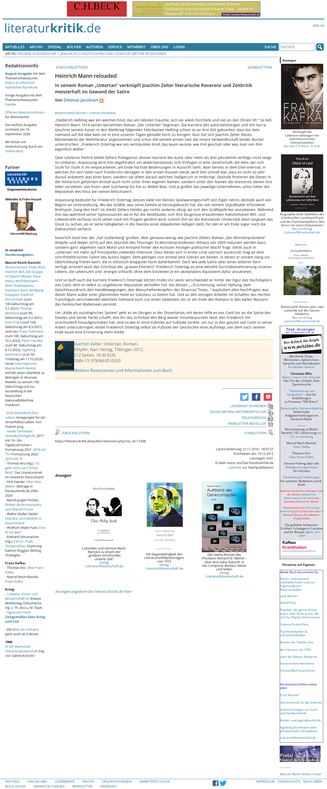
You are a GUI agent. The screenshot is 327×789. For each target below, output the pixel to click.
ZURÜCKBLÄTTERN (71, 67)
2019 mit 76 (13, 458)
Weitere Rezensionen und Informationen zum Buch (123, 370)
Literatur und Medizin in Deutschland (23, 520)
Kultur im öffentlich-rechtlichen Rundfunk (21, 85)
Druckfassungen (117, 781)
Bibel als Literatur (26, 629)
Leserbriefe (65, 781)
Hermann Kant (16, 290)
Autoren (94, 46)
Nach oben (312, 781)
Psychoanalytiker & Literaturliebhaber (293, 633)
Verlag (318, 25)
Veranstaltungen (49, 786)
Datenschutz (289, 781)
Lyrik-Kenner (289, 596)
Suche (270, 46)
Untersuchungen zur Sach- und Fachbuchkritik (299, 711)
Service (115, 46)
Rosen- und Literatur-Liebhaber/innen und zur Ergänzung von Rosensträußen (297, 584)
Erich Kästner (289, 695)
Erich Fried (13, 322)
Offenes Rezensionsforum (24, 112)
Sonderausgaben (19, 254)
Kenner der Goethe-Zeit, (297, 642)
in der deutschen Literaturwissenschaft (21, 648)
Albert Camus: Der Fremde (301, 377)
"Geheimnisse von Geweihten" (300, 392)
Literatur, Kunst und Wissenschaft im (23, 598)
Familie (10, 104)
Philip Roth (37, 267)
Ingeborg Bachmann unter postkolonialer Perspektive (299, 729)
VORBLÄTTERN (260, 67)
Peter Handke (32, 340)
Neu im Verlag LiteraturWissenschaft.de (302, 230)
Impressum (265, 781)
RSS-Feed (12, 781)
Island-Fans (288, 602)
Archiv (36, 46)
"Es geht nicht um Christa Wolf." (22, 468)
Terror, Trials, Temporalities (19, 543)
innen (311, 670)
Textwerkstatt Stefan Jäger (301, 477)
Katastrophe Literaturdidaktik (301, 408)
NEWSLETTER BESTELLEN (247, 423)
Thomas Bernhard (18, 310)
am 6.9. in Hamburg (306, 434)
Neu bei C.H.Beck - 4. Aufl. (302, 146)
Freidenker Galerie (301, 367)
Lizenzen (235, 467)
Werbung (108, 786)
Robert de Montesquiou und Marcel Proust (23, 506)
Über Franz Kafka (301, 457)
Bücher (74, 46)
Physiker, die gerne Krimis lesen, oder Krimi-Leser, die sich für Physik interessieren (300, 613)
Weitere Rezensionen (149, 54)
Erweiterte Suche (154, 781)
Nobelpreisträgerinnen (301, 467)
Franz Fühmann (31, 331)
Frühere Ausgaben (33, 54)
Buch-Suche (15, 786)
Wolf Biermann (26, 281)
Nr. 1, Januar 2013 (66, 54)
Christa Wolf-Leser (293, 670)
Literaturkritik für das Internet (301, 702)
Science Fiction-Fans (294, 624)
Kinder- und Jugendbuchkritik (300, 720)
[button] (244, 397)
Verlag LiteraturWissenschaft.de (104, 564)
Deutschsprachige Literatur (106, 54)
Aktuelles (15, 46)
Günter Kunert (16, 267)
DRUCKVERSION (254, 417)
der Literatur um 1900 (295, 649)
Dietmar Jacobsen (81, 100)
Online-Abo (13, 151)
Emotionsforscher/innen (297, 663)
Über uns (159, 46)
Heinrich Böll (14, 271)
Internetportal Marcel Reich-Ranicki (21, 365)
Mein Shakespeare (19, 285)
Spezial (55, 46)
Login (179, 46)
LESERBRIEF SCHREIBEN (248, 406)
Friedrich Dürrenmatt (19, 297)
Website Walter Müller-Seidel (300, 774)
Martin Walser (20, 276)
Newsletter (82, 786)
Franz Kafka (14, 581)
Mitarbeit (136, 46)
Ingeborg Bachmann (20, 352)
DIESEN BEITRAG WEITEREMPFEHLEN (238, 411)
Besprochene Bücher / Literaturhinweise (85, 112)
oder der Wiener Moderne (298, 657)
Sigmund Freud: (25, 617)
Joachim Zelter (88, 344)
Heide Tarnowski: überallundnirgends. (20, 433)
